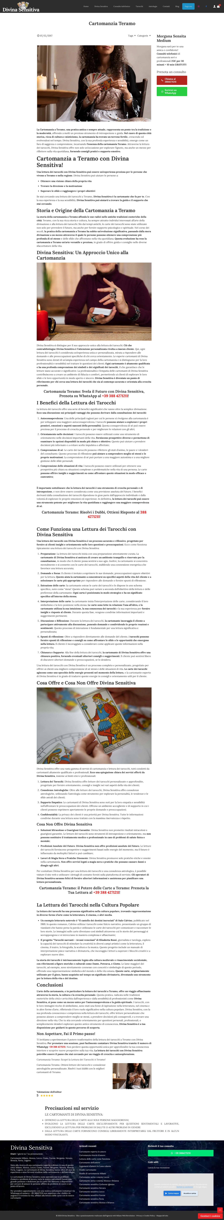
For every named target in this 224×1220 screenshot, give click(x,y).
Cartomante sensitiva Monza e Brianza (96, 1202)
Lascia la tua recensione (159, 1167)
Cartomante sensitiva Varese (92, 1195)
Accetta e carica (190, 1193)
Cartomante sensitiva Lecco (91, 1191)
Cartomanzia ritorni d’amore (92, 1155)
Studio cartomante (87, 1170)
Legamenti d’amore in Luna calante (95, 1166)
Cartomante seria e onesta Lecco (94, 1177)
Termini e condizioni (184, 1187)
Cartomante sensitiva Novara (92, 1188)
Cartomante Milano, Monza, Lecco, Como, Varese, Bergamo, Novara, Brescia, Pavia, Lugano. (41, 1159)
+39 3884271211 (36, 1193)
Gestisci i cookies (210, 1215)
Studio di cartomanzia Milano (92, 1173)
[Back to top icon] (220, 1210)
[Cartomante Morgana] (21, 6)
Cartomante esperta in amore (92, 1151)
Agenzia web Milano (114, 1216)
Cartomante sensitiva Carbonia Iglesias (96, 1184)
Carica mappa (173, 1193)
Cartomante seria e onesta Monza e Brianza (99, 1180)
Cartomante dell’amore (89, 1162)
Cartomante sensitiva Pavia (91, 1199)
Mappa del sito (162, 1216)
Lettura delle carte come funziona (94, 1159)
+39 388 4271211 (115, 395)
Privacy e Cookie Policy (145, 1216)
